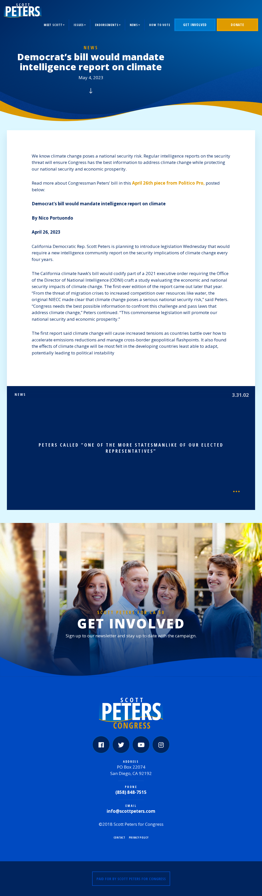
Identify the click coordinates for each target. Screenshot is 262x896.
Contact (119, 837)
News (134, 25)
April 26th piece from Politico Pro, (168, 183)
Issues (79, 25)
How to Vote (159, 25)
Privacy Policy (139, 837)
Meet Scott (53, 25)
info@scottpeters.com (131, 811)
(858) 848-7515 (131, 792)
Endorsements (106, 25)
